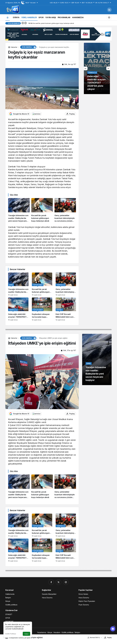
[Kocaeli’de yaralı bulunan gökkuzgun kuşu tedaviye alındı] (42, 210)
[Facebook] (51, 582)
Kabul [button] (26, 634)
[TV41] (12, 9)
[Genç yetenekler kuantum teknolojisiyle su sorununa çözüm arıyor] (65, 210)
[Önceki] (22, 23)
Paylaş (109, 637)
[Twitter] (58, 582)
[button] (109, 10)
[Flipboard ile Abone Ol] (36, 114)
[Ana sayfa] (8, 17)
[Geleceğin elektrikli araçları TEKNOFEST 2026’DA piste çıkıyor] (18, 309)
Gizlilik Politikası (10, 634)
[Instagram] (66, 582)
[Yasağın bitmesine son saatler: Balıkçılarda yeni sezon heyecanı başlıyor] (19, 210)
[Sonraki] (25, 23)
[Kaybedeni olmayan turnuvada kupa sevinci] (42, 309)
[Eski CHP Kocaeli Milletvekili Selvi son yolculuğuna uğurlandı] (66, 309)
